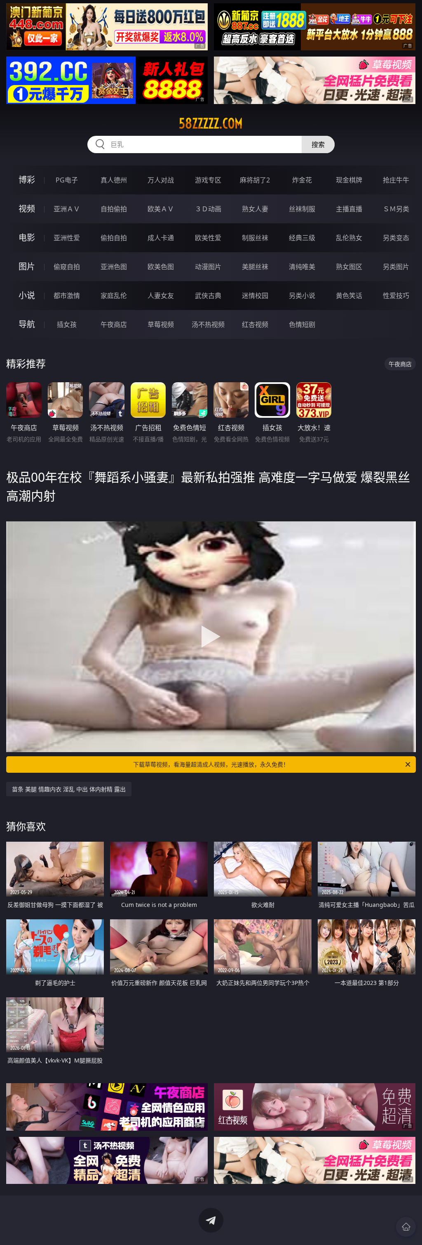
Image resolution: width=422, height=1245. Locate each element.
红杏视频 (255, 324)
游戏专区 (208, 180)
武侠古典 (208, 295)
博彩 (27, 179)
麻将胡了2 (255, 180)
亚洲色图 (114, 266)
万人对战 (161, 180)
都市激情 (67, 295)
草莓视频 (161, 324)
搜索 (318, 144)
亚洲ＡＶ (67, 208)
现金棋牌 (349, 180)
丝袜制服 (302, 208)
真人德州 (114, 180)
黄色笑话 (349, 295)
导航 (27, 324)
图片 (27, 266)
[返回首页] (406, 1227)
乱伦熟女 (349, 237)
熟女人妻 (255, 208)
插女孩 (67, 324)
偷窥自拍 (67, 266)
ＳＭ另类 (396, 208)
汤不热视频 (208, 324)
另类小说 (302, 295)
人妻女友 (161, 295)
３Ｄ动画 (208, 208)
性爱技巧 (396, 295)
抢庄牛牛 (396, 180)
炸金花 (302, 180)
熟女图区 (349, 266)
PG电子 (67, 180)
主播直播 (349, 208)
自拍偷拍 (114, 208)
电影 (27, 237)
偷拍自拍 (114, 237)
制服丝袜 (255, 237)
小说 (27, 295)
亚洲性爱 (67, 237)
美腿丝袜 (255, 266)
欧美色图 (161, 266)
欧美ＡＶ (161, 208)
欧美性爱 (208, 237)
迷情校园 (255, 295)
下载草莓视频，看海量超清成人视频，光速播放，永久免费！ (211, 764)
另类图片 (396, 266)
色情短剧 (302, 324)
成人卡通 (161, 237)
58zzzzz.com (211, 123)
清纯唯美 (302, 266)
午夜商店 (114, 324)
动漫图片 (208, 266)
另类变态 (396, 237)
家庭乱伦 (114, 295)
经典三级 (302, 237)
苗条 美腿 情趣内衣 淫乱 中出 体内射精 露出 (69, 789)
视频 (27, 208)
